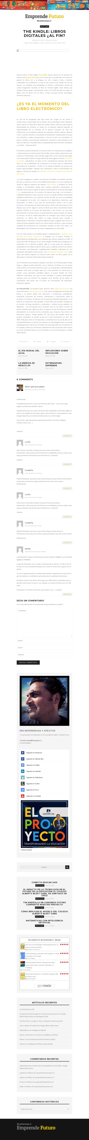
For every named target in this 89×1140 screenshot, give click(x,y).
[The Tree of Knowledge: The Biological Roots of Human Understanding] (22, 949)
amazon (30, 43)
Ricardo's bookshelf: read (44, 940)
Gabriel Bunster (25, 1066)
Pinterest (66, 341)
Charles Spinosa (26, 970)
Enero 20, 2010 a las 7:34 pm (33, 497)
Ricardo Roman (52, 40)
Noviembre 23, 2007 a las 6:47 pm (35, 390)
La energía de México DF (26, 364)
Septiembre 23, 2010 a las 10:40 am (35, 552)
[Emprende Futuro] (45, 18)
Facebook (24, 341)
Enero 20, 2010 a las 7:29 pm (33, 445)
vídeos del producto (36, 291)
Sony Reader (51, 184)
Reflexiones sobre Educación (57, 352)
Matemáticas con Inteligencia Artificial (44, 922)
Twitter (38, 341)
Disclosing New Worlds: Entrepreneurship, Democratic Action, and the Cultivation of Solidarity (40, 965)
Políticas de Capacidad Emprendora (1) (41, 1073)
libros (63, 43)
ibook (55, 43)
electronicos (48, 43)
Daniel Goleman (31, 979)
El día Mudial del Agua (29, 352)
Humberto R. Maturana (33, 949)
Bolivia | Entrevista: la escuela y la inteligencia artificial (39, 1035)
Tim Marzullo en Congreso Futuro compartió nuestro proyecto (44, 903)
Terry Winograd (31, 958)
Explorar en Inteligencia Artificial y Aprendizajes (36, 1044)
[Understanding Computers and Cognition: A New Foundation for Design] (22, 958)
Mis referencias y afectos (37, 730)
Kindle (59, 43)
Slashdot (43, 171)
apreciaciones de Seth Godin (57, 252)
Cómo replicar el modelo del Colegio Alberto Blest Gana (44, 912)
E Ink (18, 192)
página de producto (62, 289)
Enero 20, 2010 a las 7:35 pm (33, 526)
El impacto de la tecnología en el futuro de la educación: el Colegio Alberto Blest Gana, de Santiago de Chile (44, 892)
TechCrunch (51, 171)
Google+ (53, 341)
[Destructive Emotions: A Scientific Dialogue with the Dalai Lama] (22, 979)
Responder (67, 436)
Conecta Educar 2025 (44, 882)
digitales (36, 43)
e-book (42, 43)
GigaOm (59, 171)
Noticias (44, 26)
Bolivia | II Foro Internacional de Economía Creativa (37, 1039)
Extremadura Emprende (54, 364)
